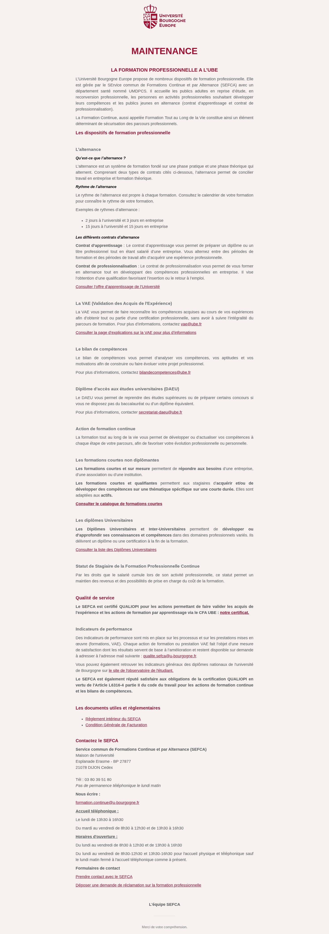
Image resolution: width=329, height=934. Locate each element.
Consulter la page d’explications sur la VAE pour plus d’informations (136, 332)
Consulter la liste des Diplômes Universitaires (116, 549)
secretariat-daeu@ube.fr (160, 412)
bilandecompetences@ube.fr (165, 372)
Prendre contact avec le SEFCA (104, 876)
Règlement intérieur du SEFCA (113, 719)
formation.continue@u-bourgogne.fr (107, 802)
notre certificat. (234, 612)
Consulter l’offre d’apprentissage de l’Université (118, 286)
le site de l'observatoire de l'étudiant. (141, 670)
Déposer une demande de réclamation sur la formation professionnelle (138, 885)
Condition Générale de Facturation (116, 725)
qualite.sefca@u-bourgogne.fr (169, 656)
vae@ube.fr (191, 324)
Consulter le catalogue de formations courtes (119, 504)
